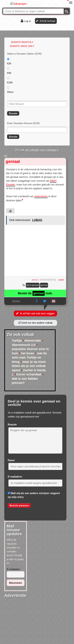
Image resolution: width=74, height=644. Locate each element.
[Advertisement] (35, 251)
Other (10, 92)
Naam (11, 460)
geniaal (13, 161)
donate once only (22, 46)
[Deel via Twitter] (44, 301)
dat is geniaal (32, 285)
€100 (10, 82)
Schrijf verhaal (47, 20)
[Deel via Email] (53, 301)
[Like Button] (10, 210)
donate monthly (22, 42)
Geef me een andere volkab (36, 322)
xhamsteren (41, 196)
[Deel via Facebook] (37, 301)
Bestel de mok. (35, 293)
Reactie (12, 424)
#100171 (35, 280)
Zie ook (37, 150)
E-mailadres (15, 476)
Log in (27, 21)
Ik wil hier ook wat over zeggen (37, 313)
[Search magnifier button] (66, 11)
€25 (9, 63)
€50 (9, 73)
